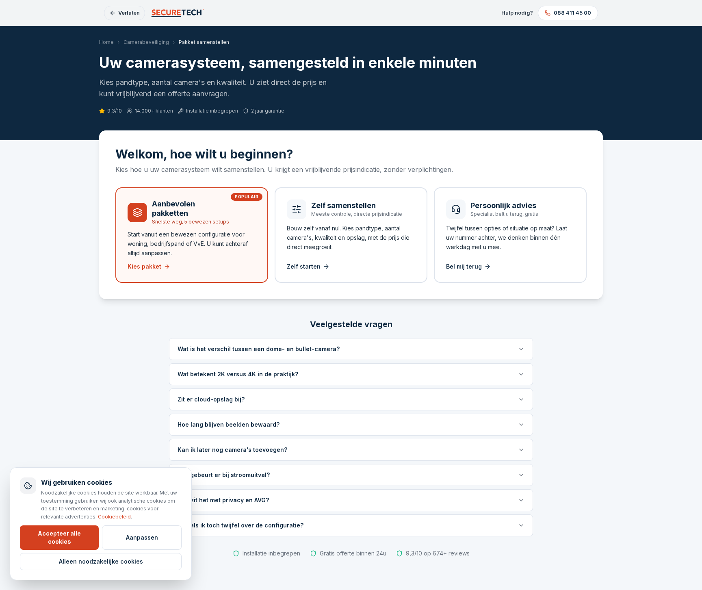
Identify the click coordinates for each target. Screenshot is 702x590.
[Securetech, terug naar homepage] (178, 13)
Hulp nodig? (517, 12)
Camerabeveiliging (146, 42)
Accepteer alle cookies (59, 537)
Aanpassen (142, 537)
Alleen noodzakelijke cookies (101, 561)
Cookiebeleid (114, 517)
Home (106, 42)
